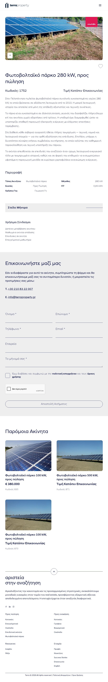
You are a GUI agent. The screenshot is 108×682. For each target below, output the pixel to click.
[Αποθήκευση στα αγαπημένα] (101, 66)
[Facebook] (6, 606)
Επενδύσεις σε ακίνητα (16, 236)
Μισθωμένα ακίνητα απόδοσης (19, 233)
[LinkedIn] (10, 606)
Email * (60, 329)
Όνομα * (10, 314)
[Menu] (100, 5)
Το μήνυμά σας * (16, 358)
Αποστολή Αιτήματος (54, 404)
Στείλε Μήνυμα (18, 207)
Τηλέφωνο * (13, 329)
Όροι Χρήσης (77, 675)
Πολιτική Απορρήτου (61, 675)
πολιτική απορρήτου (64, 374)
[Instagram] (13, 606)
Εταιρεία (10, 344)
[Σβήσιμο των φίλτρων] (54, 571)
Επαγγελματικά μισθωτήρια (18, 240)
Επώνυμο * (63, 314)
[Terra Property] (17, 5)
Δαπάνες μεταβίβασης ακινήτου (20, 229)
